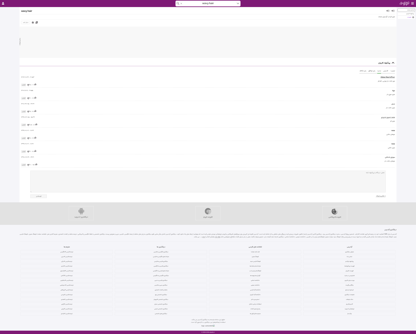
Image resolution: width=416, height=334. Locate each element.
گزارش (23, 85)
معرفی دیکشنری (349, 252)
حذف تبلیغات (349, 299)
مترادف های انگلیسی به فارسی (161, 257)
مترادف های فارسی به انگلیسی (161, 271)
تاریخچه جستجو (349, 290)
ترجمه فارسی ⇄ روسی (66, 295)
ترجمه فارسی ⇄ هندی (66, 299)
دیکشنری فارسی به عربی (160, 280)
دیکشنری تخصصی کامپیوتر (161, 299)
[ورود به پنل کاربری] (3, 3)
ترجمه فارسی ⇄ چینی (66, 309)
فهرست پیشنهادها (349, 266)
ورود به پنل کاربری (349, 280)
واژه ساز (217, 237)
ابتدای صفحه (410, 10)
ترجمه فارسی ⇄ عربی (66, 257)
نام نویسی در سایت (349, 276)
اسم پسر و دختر (255, 299)
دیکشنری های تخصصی (161, 314)
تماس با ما (349, 257)
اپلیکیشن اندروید (349, 309)
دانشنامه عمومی (255, 285)
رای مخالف (362, 71)
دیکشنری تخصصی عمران (161, 304)
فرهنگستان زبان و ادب (255, 271)
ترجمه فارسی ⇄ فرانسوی (66, 271)
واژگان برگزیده (349, 285)
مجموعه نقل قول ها (255, 314)
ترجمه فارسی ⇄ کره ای (66, 314)
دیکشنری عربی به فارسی (160, 285)
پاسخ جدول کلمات (255, 309)
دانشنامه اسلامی (255, 280)
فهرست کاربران (349, 271)
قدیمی (385, 71)
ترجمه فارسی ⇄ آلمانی (66, 276)
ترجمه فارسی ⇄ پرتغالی (66, 290)
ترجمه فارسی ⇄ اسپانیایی (66, 285)
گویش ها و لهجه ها (255, 276)
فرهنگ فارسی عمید (255, 261)
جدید (379, 71)
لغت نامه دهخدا (255, 252)
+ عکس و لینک (381, 196)
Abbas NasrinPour (388, 77)
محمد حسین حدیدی (388, 117)
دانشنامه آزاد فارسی (255, 290)
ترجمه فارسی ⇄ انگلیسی (66, 252)
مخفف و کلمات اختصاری (161, 290)
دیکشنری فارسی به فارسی (161, 261)
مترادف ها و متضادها (255, 266)
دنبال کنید (25, 22)
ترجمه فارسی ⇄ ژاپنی (66, 304)
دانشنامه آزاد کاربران (255, 295)
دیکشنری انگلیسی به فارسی (161, 252)
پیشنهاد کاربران (410, 14)
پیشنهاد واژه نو (349, 261)
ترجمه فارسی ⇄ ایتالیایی (66, 280)
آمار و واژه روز (349, 304)
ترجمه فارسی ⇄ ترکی (66, 261)
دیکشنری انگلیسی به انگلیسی (161, 276)
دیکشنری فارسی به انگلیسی (161, 266)
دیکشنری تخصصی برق (161, 295)
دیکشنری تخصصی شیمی (161, 309)
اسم (204, 237)
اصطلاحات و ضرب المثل (255, 304)
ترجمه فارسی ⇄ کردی (66, 266)
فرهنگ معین (255, 257)
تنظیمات (409, 17)
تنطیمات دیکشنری (349, 295)
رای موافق (371, 71)
